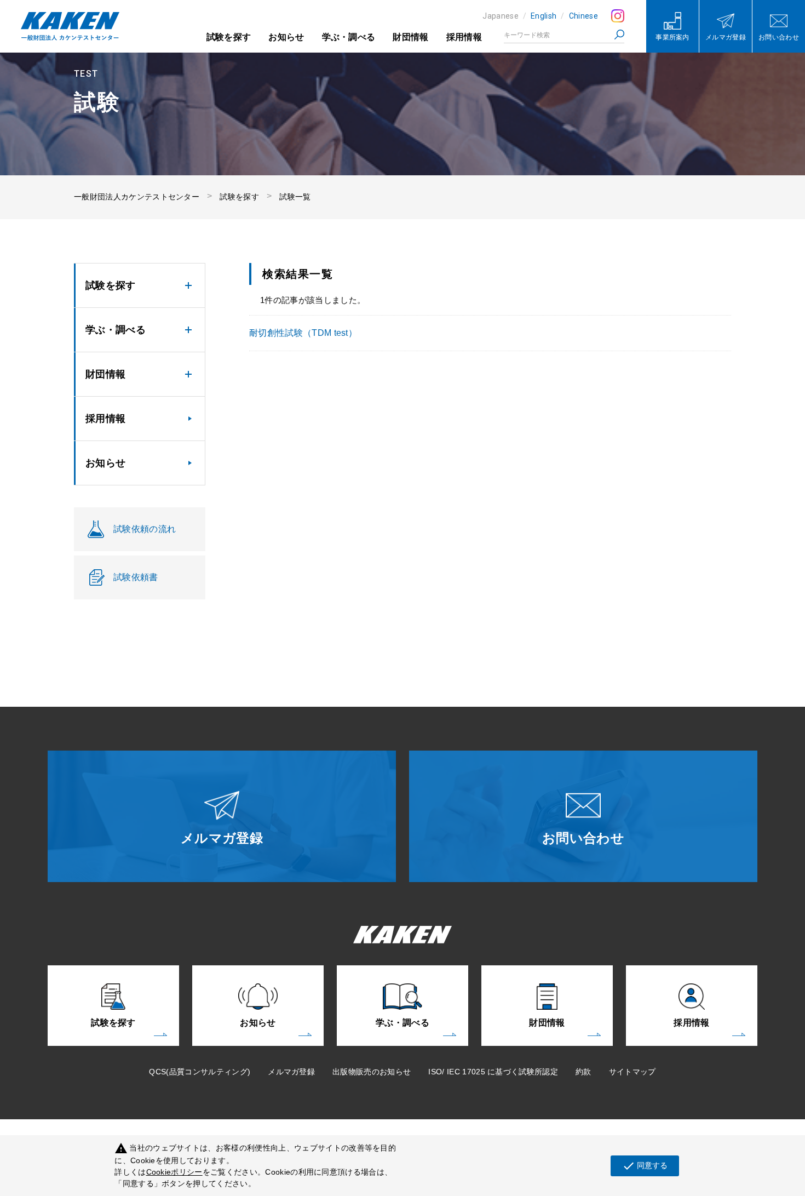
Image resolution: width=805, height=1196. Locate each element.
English (543, 16)
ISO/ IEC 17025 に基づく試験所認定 (493, 1071)
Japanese (500, 16)
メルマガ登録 (291, 1071)
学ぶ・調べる (349, 37)
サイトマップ (632, 1071)
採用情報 (464, 37)
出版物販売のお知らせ (371, 1071)
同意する (645, 1165)
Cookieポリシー (174, 1172)
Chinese (583, 16)
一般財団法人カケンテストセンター (136, 196)
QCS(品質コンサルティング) (199, 1071)
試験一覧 (295, 196)
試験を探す (228, 37)
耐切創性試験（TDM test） (303, 332)
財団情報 (410, 37)
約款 (583, 1071)
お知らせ (286, 37)
